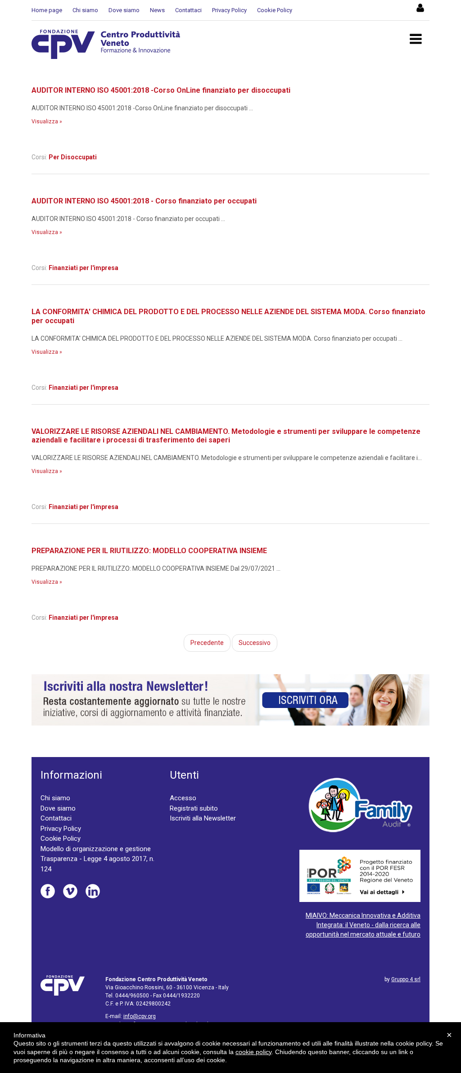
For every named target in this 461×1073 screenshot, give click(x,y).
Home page (47, 10)
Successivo (255, 642)
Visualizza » (47, 121)
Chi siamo (85, 10)
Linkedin (93, 891)
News (157, 10)
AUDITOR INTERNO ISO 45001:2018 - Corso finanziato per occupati (144, 201)
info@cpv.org (139, 1016)
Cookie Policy (274, 10)
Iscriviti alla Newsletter (203, 818)
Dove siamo (124, 10)
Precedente (207, 642)
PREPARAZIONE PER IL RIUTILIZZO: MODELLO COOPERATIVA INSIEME (149, 550)
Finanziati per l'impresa (83, 267)
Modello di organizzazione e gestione (96, 849)
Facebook (48, 891)
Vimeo (70, 891)
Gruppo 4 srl (405, 979)
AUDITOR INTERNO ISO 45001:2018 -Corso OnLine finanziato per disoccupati (161, 90)
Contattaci (188, 10)
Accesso (183, 798)
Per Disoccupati (73, 157)
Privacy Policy (229, 10)
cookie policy (253, 1051)
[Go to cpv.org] (106, 44)
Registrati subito (194, 808)
